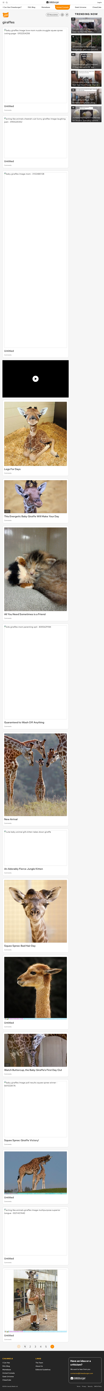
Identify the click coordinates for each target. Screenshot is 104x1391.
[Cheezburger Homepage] (52, 2)
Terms (78, 1386)
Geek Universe (8, 1376)
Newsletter (54, 15)
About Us (39, 1366)
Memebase (6, 1370)
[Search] (7, 2)
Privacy (84, 1386)
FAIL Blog (6, 1366)
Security (90, 1386)
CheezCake (6, 1380)
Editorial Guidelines (43, 1370)
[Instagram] (62, 14)
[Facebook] (67, 14)
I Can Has (6, 1363)
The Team (39, 1363)
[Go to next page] (52, 1346)
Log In (99, 2)
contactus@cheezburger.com (81, 1373)
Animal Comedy (8, 1373)
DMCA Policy (98, 1386)
